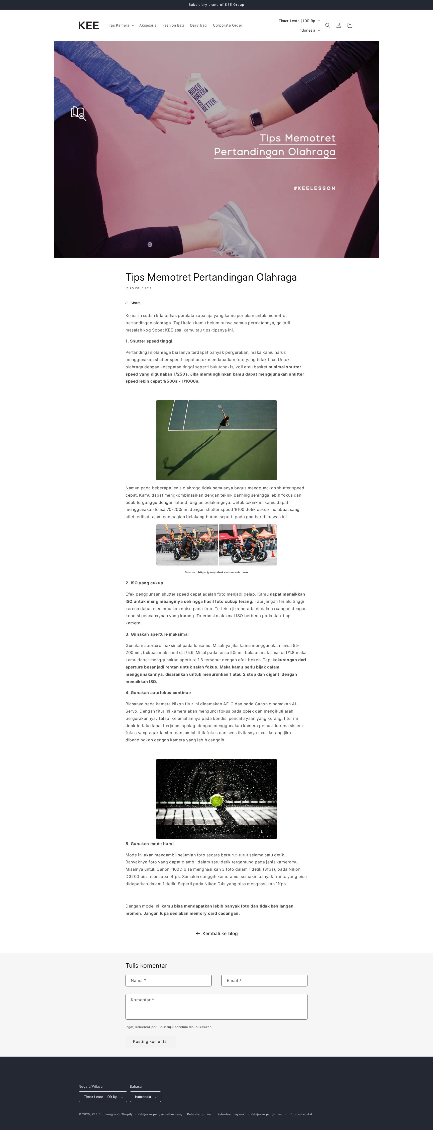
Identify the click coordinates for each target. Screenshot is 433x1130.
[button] (121, 25)
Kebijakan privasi (199, 1114)
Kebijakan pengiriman (267, 1114)
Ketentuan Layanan (232, 1114)
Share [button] (136, 303)
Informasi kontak (300, 1114)
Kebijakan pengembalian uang (160, 1114)
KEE (95, 1114)
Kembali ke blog (220, 933)
